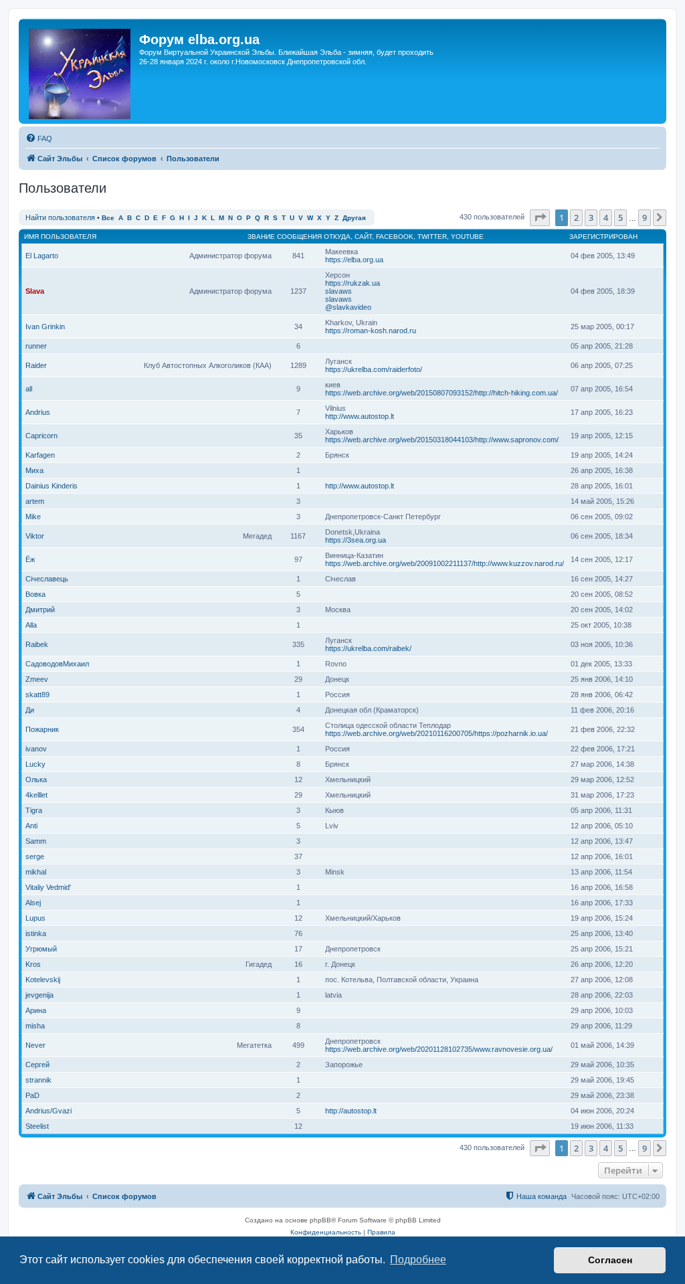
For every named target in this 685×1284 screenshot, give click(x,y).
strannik (38, 1080)
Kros (33, 964)
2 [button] (576, 217)
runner (36, 346)
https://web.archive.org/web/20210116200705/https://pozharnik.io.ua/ (436, 733)
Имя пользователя (60, 236)
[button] (540, 217)
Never (35, 1045)
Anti (31, 826)
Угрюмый (41, 949)
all (28, 389)
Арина (35, 1010)
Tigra (33, 810)
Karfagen (40, 455)
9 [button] (644, 217)
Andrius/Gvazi (48, 1111)
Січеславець (46, 579)
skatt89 (37, 695)
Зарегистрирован (603, 236)
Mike (33, 517)
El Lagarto (41, 256)
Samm (35, 841)
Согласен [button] (610, 1260)
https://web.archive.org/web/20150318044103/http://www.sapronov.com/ (442, 440)
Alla (31, 625)
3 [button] (591, 217)
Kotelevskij (42, 980)
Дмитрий (40, 610)
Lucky (35, 764)
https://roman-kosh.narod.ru (370, 331)
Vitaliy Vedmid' (48, 887)
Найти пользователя (60, 217)
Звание (261, 236)
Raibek (36, 644)
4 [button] (605, 217)
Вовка (35, 594)
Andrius (37, 412)
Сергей (37, 1065)
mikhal (35, 872)
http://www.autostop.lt (359, 416)
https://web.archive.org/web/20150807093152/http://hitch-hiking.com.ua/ (441, 393)
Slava (34, 291)
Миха (34, 470)
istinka (35, 933)
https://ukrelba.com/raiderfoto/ (373, 369)
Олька (36, 779)
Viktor (34, 536)
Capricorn (41, 436)
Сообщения (299, 236)
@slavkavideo (348, 307)
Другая (354, 217)
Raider (36, 365)
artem (34, 501)
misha (35, 1026)
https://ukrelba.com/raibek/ (368, 648)
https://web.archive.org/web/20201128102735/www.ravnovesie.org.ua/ (439, 1049)
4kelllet (36, 795)
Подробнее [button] (418, 1259)
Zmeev (36, 679)
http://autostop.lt (351, 1111)
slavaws (338, 291)
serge (34, 856)
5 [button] (620, 217)
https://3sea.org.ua (355, 540)
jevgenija (39, 995)
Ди (29, 710)
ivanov (36, 749)
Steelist (37, 1126)
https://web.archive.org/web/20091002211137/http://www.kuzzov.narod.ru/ (444, 563)
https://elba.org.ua (354, 260)
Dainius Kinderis (51, 486)
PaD (32, 1095)
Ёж (30, 559)
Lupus (35, 918)
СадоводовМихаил (57, 664)
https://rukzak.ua (352, 283)
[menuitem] (38, 138)
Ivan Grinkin (45, 327)
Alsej (33, 903)
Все (108, 217)
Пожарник (42, 729)
